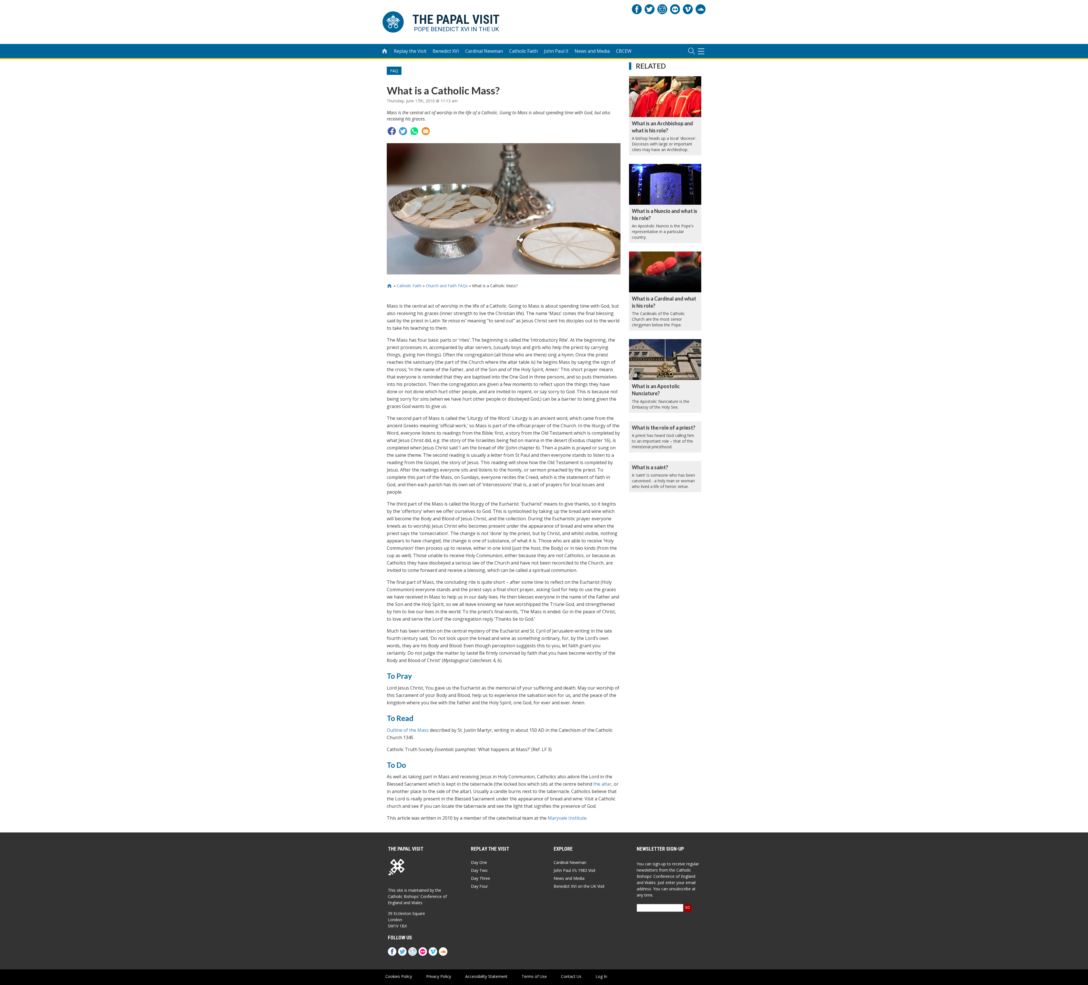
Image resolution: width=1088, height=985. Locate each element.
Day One (479, 862)
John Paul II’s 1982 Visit (575, 870)
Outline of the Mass (408, 730)
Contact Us (571, 976)
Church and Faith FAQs (447, 285)
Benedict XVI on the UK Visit (579, 886)
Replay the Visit (410, 51)
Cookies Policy (398, 976)
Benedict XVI (446, 51)
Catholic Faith (523, 51)
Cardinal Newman (484, 51)
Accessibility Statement (486, 976)
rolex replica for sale (418, 904)
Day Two (479, 870)
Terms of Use (534, 976)
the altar (602, 784)
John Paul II (556, 51)
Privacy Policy (438, 976)
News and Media (592, 51)
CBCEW (624, 51)
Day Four (479, 886)
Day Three (480, 878)
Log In (601, 976)
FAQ (394, 70)
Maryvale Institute (567, 818)
